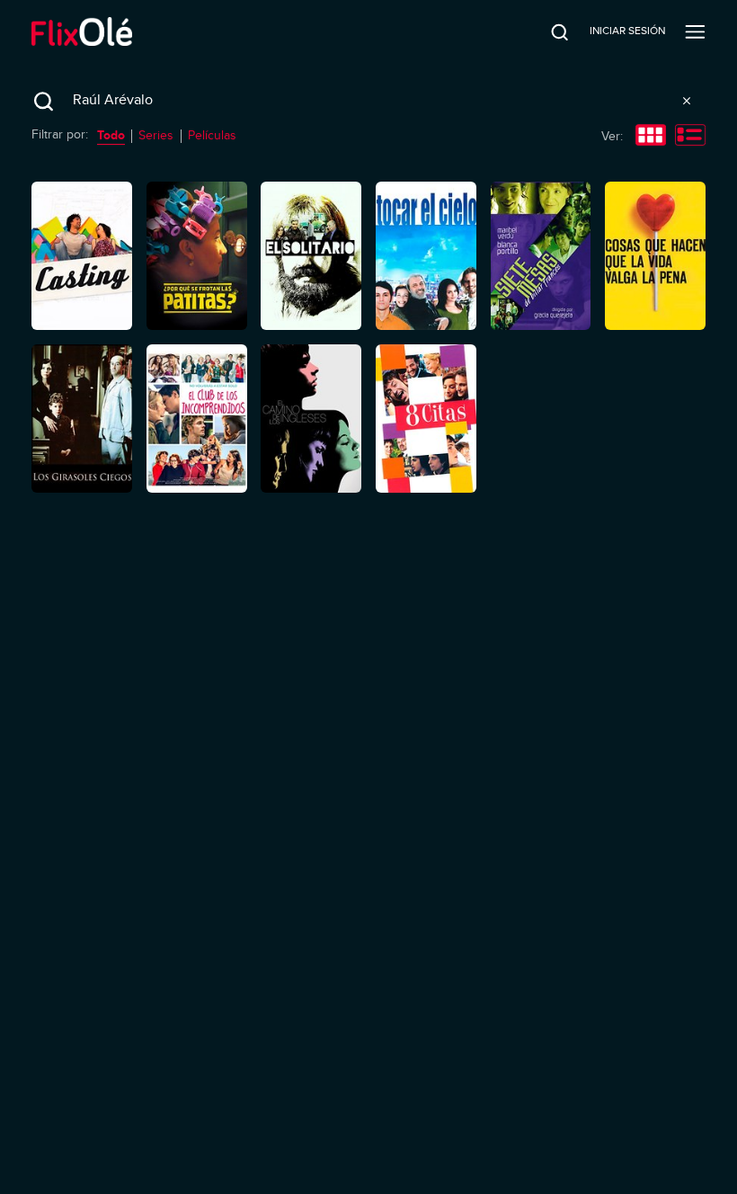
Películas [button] (212, 135)
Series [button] (155, 135)
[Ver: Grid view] (650, 137)
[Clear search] (687, 101)
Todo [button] (111, 135)
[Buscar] (547, 31)
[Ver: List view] (690, 137)
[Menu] (695, 31)
